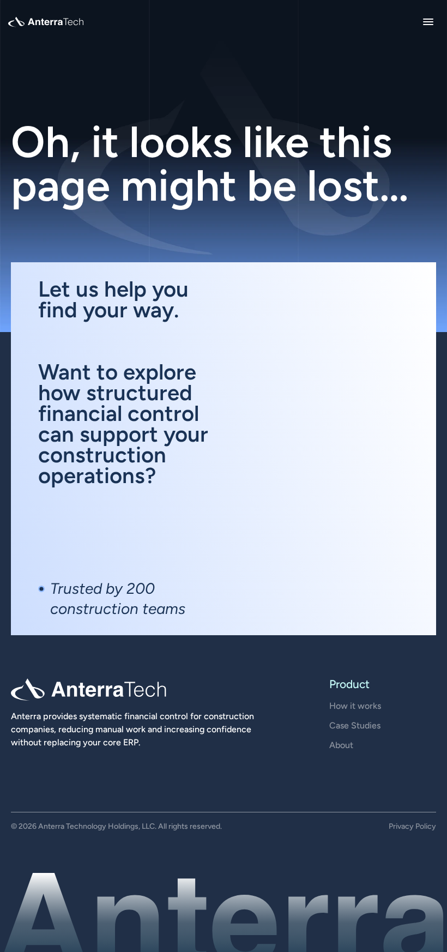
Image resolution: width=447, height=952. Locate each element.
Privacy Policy (412, 826)
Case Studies (354, 725)
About (341, 745)
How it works (355, 706)
